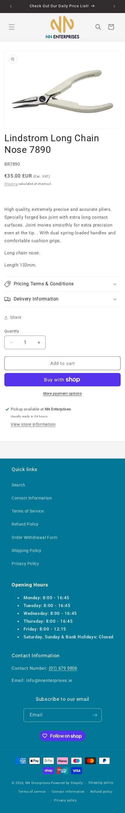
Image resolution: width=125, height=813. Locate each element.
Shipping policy (100, 783)
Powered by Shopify (67, 783)
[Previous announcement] (10, 6)
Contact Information (32, 498)
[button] (11, 27)
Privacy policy (65, 800)
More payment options (62, 394)
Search (18, 485)
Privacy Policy (25, 563)
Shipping (11, 183)
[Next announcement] (114, 6)
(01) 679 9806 (63, 668)
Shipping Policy (27, 550)
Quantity (11, 331)
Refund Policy (25, 524)
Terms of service (32, 792)
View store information (33, 424)
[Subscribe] (95, 715)
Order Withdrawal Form (35, 537)
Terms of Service (28, 511)
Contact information (68, 792)
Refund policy (101, 792)
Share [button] (16, 317)
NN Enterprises (37, 783)
